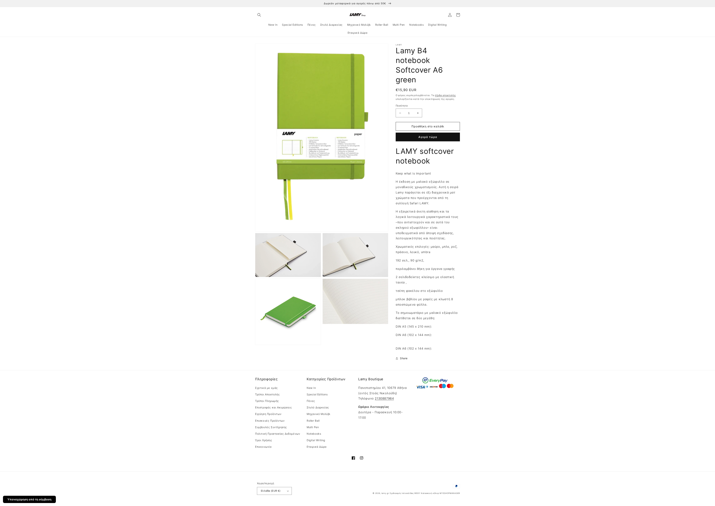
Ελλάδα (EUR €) (271, 490)
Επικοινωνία (263, 446)
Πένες (311, 400)
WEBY (417, 493)
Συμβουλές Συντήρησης (271, 427)
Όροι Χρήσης (263, 440)
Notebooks (314, 433)
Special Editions (317, 394)
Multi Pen (313, 427)
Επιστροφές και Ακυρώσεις (273, 407)
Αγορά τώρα (427, 137)
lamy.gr (385, 493)
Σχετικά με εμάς (266, 387)
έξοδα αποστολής (445, 95)
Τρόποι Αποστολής (267, 394)
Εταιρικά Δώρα (317, 446)
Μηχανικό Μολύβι (318, 413)
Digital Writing (316, 440)
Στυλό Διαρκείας (318, 407)
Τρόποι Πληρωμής (267, 400)
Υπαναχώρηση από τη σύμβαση (29, 499)
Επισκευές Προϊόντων (270, 420)
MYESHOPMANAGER (450, 493)
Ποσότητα (402, 105)
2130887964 (384, 398)
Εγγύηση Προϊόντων (268, 413)
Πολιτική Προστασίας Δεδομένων (277, 433)
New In (311, 387)
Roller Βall (313, 420)
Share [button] (404, 358)
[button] (259, 15)
